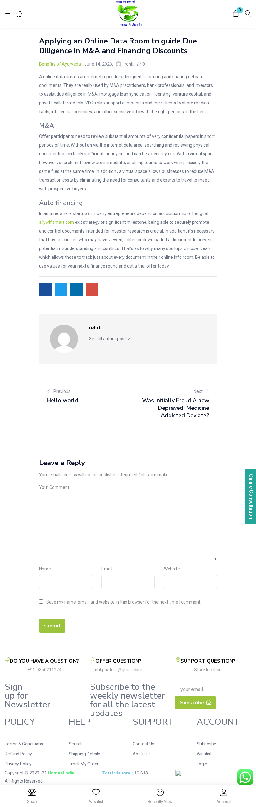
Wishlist (204, 753)
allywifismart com (56, 222)
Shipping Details (84, 753)
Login (202, 763)
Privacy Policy (18, 763)
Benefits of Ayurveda (60, 64)
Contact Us (143, 743)
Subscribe (206, 743)
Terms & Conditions (24, 743)
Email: (107, 568)
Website (172, 568)
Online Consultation (251, 496)
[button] (235, 13)
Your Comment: (54, 487)
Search (76, 743)
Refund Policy (18, 753)
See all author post (108, 338)
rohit (129, 64)
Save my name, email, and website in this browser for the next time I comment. (123, 601)
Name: (45, 568)
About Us (142, 753)
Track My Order (84, 763)
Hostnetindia (61, 772)
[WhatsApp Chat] (245, 777)
